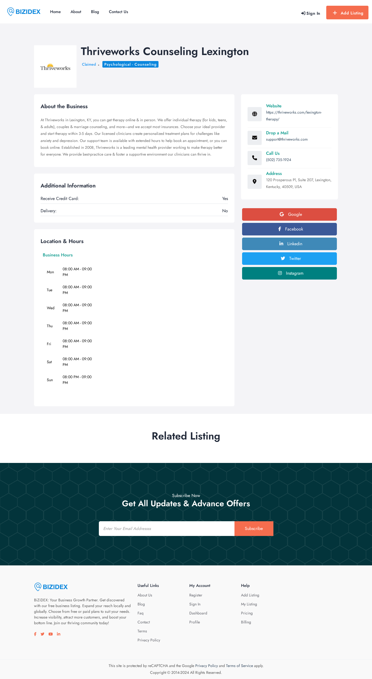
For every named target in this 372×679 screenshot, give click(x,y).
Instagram (294, 273)
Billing (246, 622)
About (76, 12)
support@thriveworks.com (287, 139)
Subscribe (254, 528)
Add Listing (352, 13)
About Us (145, 595)
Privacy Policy (149, 640)
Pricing (247, 613)
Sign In (194, 604)
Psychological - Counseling (130, 64)
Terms (142, 631)
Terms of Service (239, 665)
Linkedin (294, 244)
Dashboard (198, 613)
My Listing (249, 604)
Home (55, 12)
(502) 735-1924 (278, 159)
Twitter (294, 258)
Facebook (293, 229)
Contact (144, 622)
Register (195, 595)
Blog (95, 12)
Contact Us (118, 12)
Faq (141, 613)
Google (294, 214)
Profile (194, 622)
